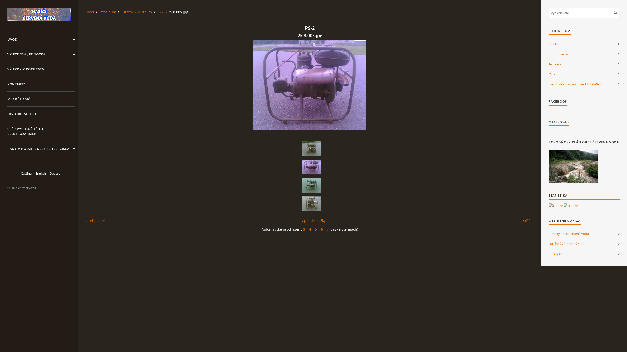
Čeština (26, 173)
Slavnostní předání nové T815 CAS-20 (575, 84)
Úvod (12, 39)
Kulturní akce (558, 54)
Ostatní (127, 12)
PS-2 (160, 12)
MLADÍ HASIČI (19, 99)
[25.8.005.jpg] (311, 167)
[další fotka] (525, 85)
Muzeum (144, 12)
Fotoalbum (107, 12)
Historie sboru (21, 114)
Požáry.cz (555, 254)
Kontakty (16, 84)
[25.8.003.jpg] (311, 148)
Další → (527, 220)
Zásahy (554, 44)
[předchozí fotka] (93, 85)
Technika (555, 64)
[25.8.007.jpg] (311, 203)
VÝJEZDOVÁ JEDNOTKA (26, 54)
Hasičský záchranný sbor (567, 244)
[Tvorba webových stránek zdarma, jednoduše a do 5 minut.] (35, 188)
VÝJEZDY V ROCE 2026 (25, 69)
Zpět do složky (314, 220)
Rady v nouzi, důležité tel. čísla (38, 148)
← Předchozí (96, 220)
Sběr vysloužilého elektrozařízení (25, 131)
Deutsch (56, 173)
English (41, 173)
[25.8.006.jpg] (311, 185)
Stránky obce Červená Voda (569, 233)
